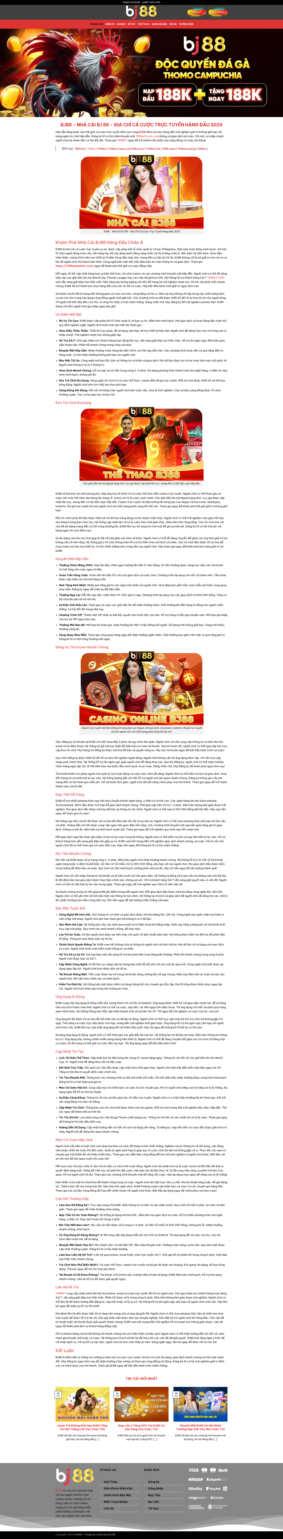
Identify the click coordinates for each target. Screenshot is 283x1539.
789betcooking (186, 148)
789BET (122, 140)
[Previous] (54, 1420)
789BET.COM (215, 277)
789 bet (80, 148)
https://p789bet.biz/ (132, 148)
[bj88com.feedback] (141, 12)
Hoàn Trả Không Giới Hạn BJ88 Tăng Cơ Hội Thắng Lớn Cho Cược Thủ (82, 1427)
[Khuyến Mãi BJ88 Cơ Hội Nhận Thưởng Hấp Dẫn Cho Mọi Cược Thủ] (200, 1419)
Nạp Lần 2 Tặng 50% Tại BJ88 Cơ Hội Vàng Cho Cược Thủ (141, 1427)
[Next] (228, 1420)
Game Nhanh (159, 24)
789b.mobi (168, 148)
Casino (121, 24)
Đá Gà (173, 24)
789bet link (153, 148)
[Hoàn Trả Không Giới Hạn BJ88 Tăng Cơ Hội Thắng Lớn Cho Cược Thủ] (83, 1419)
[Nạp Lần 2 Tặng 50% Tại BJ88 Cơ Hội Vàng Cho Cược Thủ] (141, 1419)
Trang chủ (96, 24)
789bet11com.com (147, 136)
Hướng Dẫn (186, 24)
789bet (91, 148)
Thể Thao (143, 24)
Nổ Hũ (131, 24)
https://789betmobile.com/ (74, 266)
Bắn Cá (110, 24)
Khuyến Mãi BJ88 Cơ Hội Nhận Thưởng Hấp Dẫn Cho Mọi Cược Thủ (200, 1427)
